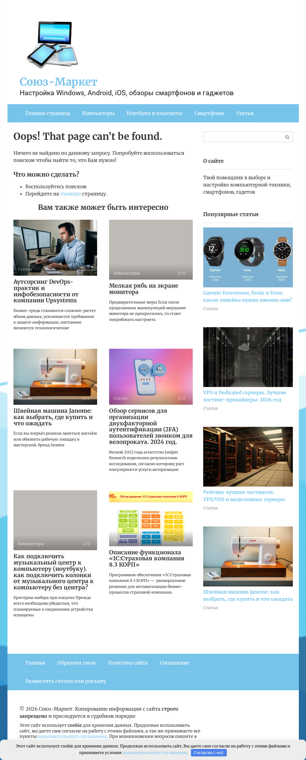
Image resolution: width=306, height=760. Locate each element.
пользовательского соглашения (72, 736)
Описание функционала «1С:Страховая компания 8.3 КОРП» (146, 558)
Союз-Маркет (58, 82)
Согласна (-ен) (209, 752)
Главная (35, 663)
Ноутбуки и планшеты (155, 113)
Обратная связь (76, 663)
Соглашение (174, 663)
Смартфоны (209, 113)
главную (70, 194)
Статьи (245, 113)
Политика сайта (128, 663)
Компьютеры (98, 113)
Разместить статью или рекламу (65, 681)
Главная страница (47, 113)
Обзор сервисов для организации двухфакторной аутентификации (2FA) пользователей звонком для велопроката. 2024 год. (151, 426)
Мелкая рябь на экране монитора (143, 288)
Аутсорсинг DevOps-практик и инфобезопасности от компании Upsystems (46, 291)
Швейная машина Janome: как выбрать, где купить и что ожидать (53, 417)
